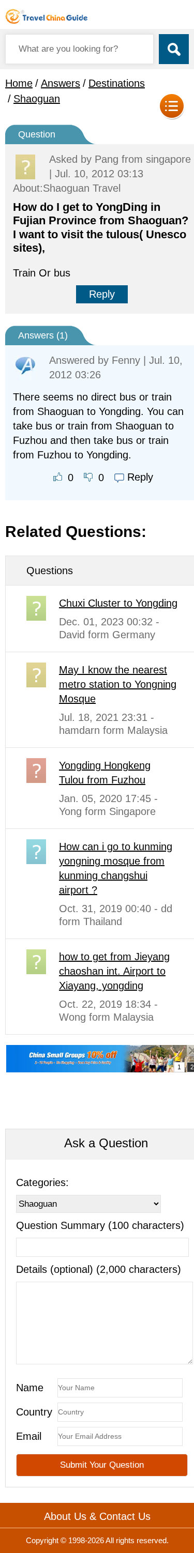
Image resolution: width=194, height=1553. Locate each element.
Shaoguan (36, 98)
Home (19, 83)
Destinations (116, 83)
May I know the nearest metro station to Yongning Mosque (117, 684)
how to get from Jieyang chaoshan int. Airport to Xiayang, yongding (114, 971)
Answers (60, 83)
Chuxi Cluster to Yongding (118, 603)
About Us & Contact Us (97, 1516)
